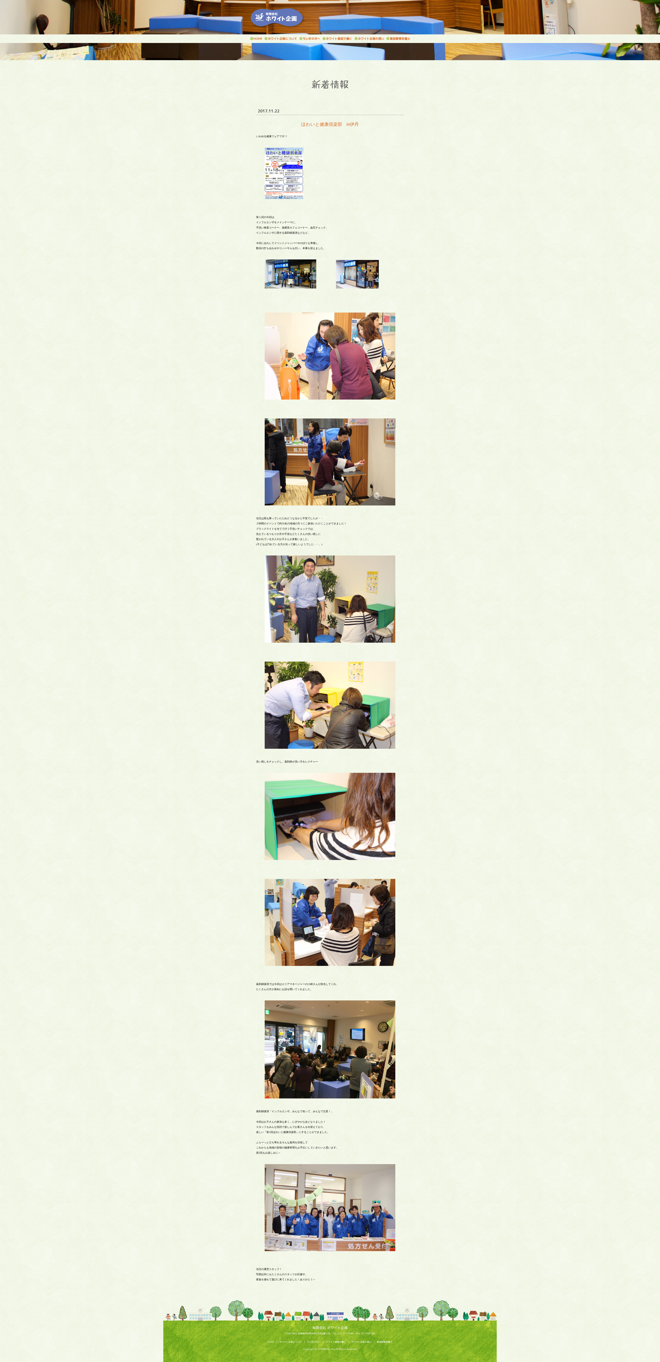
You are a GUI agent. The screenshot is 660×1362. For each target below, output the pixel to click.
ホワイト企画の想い (371, 39)
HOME (258, 39)
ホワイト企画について (282, 39)
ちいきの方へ (311, 39)
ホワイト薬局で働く (339, 39)
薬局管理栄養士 (400, 39)
